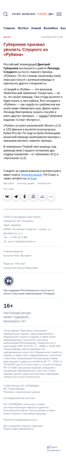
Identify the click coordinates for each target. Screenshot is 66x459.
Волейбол (51, 28)
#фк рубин (9, 183)
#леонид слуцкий (26, 183)
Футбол (23, 28)
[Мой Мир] (42, 196)
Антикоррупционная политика (19, 398)
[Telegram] (15, 196)
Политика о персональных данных (22, 392)
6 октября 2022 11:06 (51, 37)
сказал (43, 115)
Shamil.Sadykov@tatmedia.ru (19, 429)
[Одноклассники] (24, 196)
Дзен (33, 178)
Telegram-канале (31, 174)
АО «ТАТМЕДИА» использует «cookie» (24, 404)
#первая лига (44, 183)
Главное (9, 28)
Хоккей (36, 28)
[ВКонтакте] (7, 196)
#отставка (9, 189)
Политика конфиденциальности (20, 419)
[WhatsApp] (33, 196)
